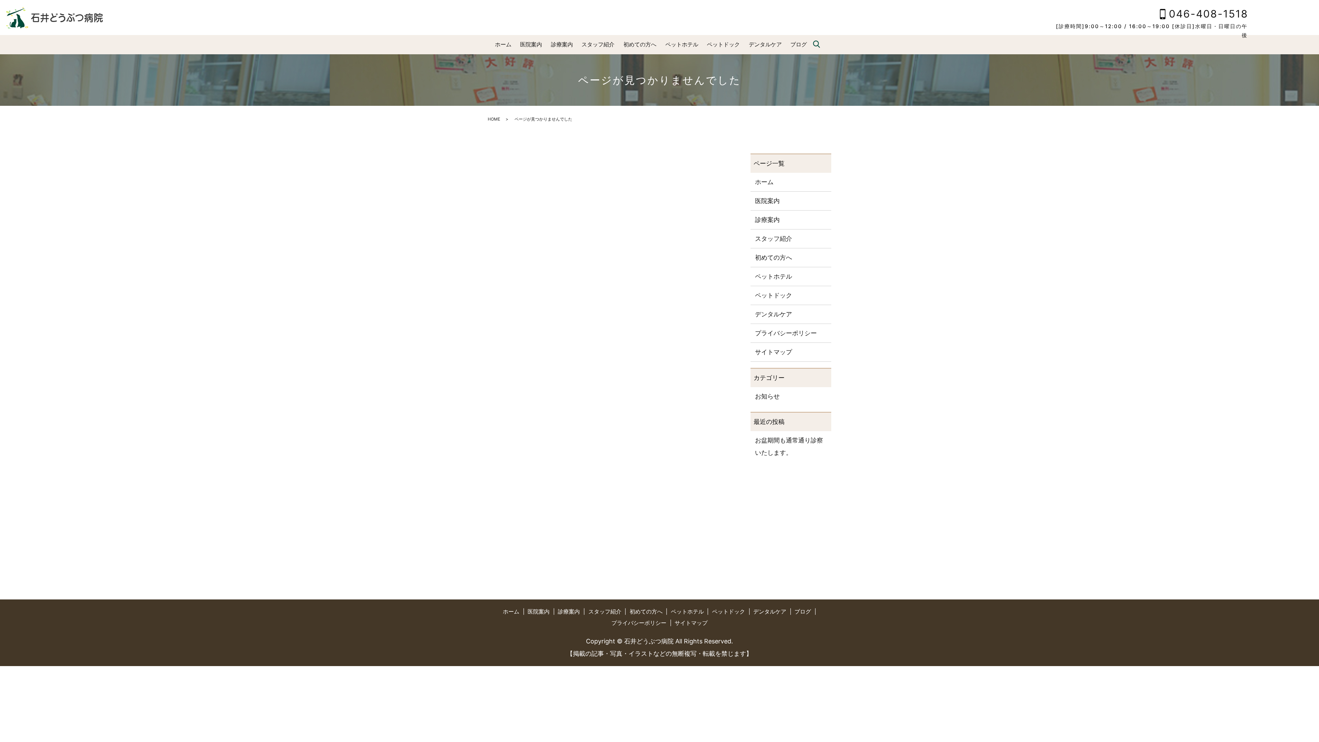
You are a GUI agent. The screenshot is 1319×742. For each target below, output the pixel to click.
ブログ (798, 44)
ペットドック (723, 44)
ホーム (503, 44)
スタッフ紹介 (598, 44)
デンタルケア (765, 44)
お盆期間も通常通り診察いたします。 (789, 446)
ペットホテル (681, 44)
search (816, 45)
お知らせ (767, 396)
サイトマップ (773, 352)
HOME (494, 119)
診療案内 (562, 44)
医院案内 (531, 44)
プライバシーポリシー (786, 333)
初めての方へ (639, 44)
